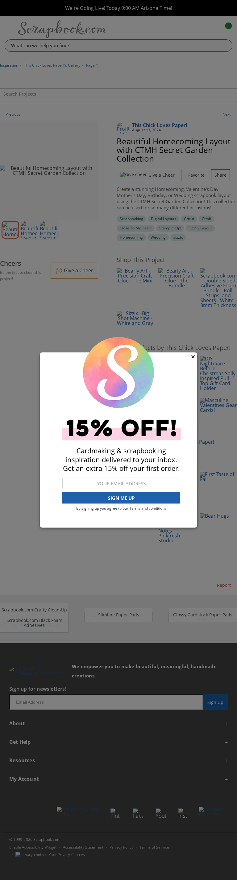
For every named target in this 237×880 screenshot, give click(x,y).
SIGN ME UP (121, 498)
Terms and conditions (147, 508)
